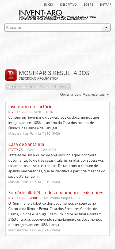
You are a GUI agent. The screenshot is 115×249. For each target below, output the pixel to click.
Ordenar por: (70, 94)
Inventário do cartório (30, 107)
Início (48, 4)
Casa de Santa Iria (26, 144)
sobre (88, 4)
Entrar (105, 4)
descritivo (68, 4)
